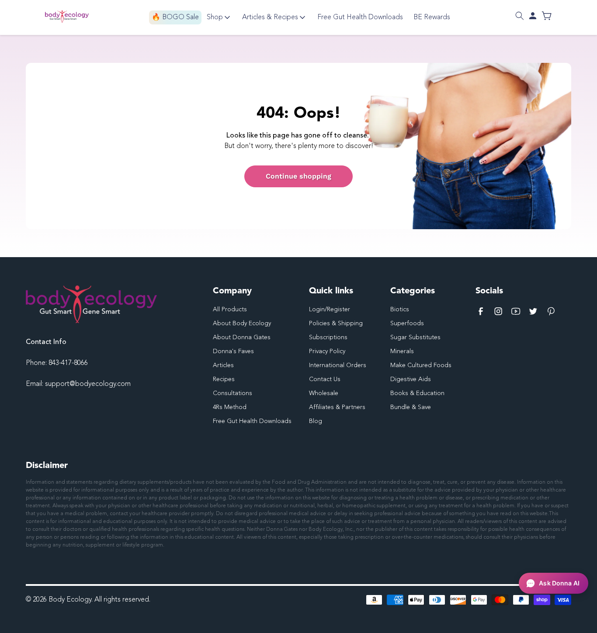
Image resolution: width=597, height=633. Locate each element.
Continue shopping (298, 176)
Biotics (399, 309)
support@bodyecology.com (88, 384)
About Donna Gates (242, 337)
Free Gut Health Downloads (252, 421)
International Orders (337, 365)
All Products (230, 309)
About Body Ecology (242, 323)
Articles (223, 365)
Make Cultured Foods (420, 365)
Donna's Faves (233, 351)
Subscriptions (328, 337)
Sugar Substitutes (415, 337)
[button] (519, 15)
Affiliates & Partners (337, 407)
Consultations (232, 393)
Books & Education (417, 393)
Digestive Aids (410, 379)
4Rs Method (229, 407)
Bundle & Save (410, 407)
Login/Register (329, 309)
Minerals (402, 351)
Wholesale (323, 393)
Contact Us (324, 379)
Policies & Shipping (336, 323)
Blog (315, 421)
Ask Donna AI (559, 583)
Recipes (224, 379)
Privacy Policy (327, 351)
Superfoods (407, 323)
